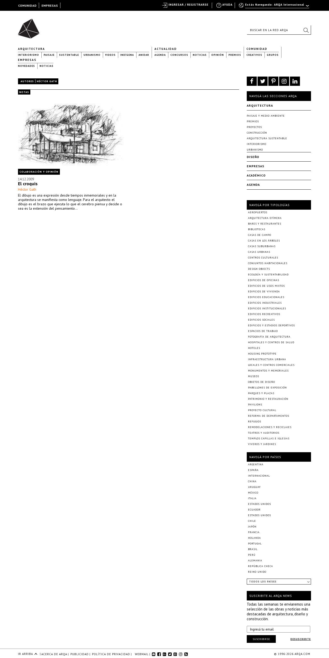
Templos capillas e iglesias (268, 438)
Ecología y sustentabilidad (268, 274)
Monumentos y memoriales (268, 370)
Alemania (255, 560)
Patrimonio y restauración (268, 399)
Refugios (254, 421)
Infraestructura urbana (267, 359)
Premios (235, 55)
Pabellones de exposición (267, 387)
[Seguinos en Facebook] (252, 81)
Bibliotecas (256, 229)
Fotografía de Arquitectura (269, 336)
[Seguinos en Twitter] (263, 81)
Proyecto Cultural (262, 410)
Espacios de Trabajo (263, 331)
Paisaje (49, 55)
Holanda (254, 538)
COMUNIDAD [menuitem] (27, 5)
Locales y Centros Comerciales (271, 365)
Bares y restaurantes (264, 223)
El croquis (28, 184)
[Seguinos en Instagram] (284, 81)
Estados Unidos (259, 504)
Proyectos (254, 127)
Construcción (257, 132)
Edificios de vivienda (264, 291)
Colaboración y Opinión (39, 171)
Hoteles (254, 348)
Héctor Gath (27, 189)
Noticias (200, 55)
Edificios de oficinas (263, 280)
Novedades (26, 66)
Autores (27, 81)
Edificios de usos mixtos (266, 286)
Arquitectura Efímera (265, 218)
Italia (252, 498)
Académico (256, 175)
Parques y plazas (261, 393)
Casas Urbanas (259, 252)
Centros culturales (263, 257)
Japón (252, 526)
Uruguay (254, 487)
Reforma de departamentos (268, 416)
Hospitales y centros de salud (271, 342)
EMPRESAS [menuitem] (50, 5)
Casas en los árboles (264, 240)
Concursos (179, 55)
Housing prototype (262, 353)
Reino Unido (257, 571)
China (252, 481)
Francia (254, 532)
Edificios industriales (265, 302)
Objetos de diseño (261, 382)
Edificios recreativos (264, 314)
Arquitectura (31, 49)
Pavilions (255, 404)
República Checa (260, 566)
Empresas (27, 60)
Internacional (259, 475)
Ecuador (254, 509)
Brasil (253, 549)
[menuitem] (274, 7)
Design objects (259, 269)
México (253, 492)
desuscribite (300, 639)
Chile (252, 521)
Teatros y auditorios (263, 432)
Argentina (255, 464)
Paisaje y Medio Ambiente (266, 115)
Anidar (144, 55)
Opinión (217, 55)
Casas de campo (259, 235)
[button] (306, 30)
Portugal (255, 543)
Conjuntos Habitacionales (267, 263)
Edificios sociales (261, 319)
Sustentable (69, 55)
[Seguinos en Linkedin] (295, 81)
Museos (253, 376)
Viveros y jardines (262, 444)
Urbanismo (92, 55)
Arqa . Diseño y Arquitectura (30, 26)
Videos (110, 55)
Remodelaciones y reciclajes (269, 427)
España (253, 470)
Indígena (127, 55)
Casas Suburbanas (262, 246)
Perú (251, 555)
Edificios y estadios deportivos (271, 325)
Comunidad (256, 49)
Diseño (253, 157)
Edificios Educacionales (266, 297)
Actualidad (165, 49)
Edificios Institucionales (267, 308)
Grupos (273, 55)
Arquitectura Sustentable (267, 138)
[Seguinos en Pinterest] (273, 81)
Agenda (160, 55)
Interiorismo (28, 55)
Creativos (254, 55)
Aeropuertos (257, 212)
